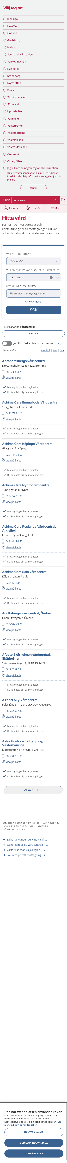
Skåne (11, 90)
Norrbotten (14, 83)
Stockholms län (16, 97)
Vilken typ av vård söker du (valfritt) (33, 270)
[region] (33, 1131)
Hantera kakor (33, 1132)
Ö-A (62, 350)
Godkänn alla (34, 1153)
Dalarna (12, 26)
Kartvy (33, 333)
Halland (12, 47)
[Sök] (63, 200)
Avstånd (45, 350)
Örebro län (13, 154)
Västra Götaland (17, 147)
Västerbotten (15, 125)
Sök (34, 310)
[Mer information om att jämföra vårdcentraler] (59, 343)
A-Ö (55, 350)
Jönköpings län (16, 61)
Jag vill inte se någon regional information (32, 168)
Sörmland (13, 104)
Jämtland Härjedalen (20, 54)
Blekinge (12, 18)
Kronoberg (13, 75)
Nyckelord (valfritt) (21, 286)
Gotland (12, 33)
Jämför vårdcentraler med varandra (35, 343)
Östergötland (15, 161)
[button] (33, 790)
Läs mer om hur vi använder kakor (32, 1123)
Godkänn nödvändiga (34, 1142)
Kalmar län (13, 68)
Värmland (13, 118)
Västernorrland (16, 132)
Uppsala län (14, 111)
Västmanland (15, 139)
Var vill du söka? (18, 253)
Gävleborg (13, 40)
